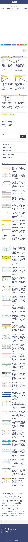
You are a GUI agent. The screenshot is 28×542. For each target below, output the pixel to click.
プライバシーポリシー (7, 528)
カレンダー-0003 (14, 507)
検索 (25, 50)
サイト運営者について (7, 531)
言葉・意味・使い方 (9, 154)
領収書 (20, 515)
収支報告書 (4, 513)
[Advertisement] (14, 28)
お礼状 (11, 505)
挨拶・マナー (7, 147)
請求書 (12, 515)
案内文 (3, 515)
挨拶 (16, 513)
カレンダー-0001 (17, 505)
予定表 (18, 511)
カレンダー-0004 (6, 508)
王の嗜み (14, 2)
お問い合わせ (4, 532)
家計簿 (12, 513)
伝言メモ (22, 511)
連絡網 (16, 515)
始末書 (9, 513)
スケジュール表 (15, 510)
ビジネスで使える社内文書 (9, 511)
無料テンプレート (8, 157)
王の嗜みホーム (8, 144)
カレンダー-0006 (6, 509)
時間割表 (21, 513)
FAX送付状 (5, 505)
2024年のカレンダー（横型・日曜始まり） (13, 495)
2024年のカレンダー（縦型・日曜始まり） (12, 498)
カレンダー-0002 (6, 507)
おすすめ (18, 540)
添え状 (8, 515)
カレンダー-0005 (14, 508)
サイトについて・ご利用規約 (8, 529)
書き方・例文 (7, 150)
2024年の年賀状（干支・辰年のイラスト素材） (13, 502)
